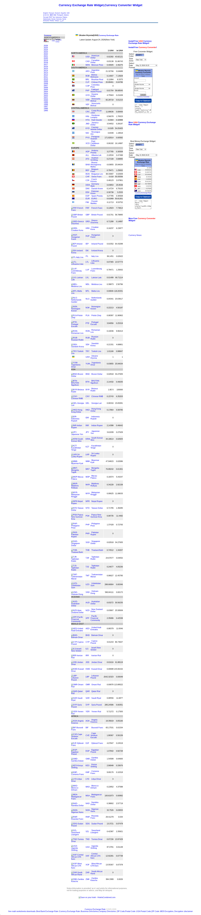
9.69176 (110, 772)
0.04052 (119, 558)
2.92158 (119, 485)
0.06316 (110, 403)
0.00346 (119, 584)
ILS (87, 649)
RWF (88, 817)
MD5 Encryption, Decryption (171, 911)
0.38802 (110, 803)
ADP (88, 152)
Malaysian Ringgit (95, 493)
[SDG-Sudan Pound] (77, 826)
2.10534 (110, 155)
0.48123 (110, 180)
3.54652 (110, 124)
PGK (88, 516)
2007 (46, 85)
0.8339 (111, 133)
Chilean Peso (97, 82)
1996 (46, 108)
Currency (47, 35)
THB (87, 550)
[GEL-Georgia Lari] (77, 405)
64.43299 (119, 244)
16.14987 (119, 143)
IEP (87, 244)
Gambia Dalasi (94, 759)
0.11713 (110, 202)
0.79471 (110, 170)
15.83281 (119, 403)
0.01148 (119, 847)
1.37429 (110, 525)
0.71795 (110, 508)
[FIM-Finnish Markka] (73, 202)
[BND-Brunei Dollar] (77, 376)
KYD (88, 128)
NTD (88, 508)
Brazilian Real (97, 79)
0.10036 (110, 331)
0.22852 (110, 787)
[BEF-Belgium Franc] (73, 170)
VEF (87, 104)
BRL (87, 79)
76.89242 (110, 469)
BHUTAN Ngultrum (94, 382)
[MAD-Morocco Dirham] (77, 790)
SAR (88, 698)
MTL (87, 291)
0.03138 (110, 61)
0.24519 (119, 743)
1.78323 (119, 116)
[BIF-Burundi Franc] (77, 730)
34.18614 (110, 439)
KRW (88, 439)
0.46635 (119, 382)
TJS (87, 567)
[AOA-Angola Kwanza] (77, 723)
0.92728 (119, 751)
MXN (88, 65)
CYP (88, 642)
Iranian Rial (96, 655)
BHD (88, 635)
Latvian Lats (96, 278)
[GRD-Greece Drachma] (77, 224)
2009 (46, 81)
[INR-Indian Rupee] (77, 428)
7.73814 (119, 208)
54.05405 (119, 128)
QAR (88, 691)
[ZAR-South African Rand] (77, 875)
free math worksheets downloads (21, 911)
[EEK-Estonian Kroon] (73, 192)
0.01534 (119, 728)
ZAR (87, 872)
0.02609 (119, 174)
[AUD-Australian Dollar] (77, 606)
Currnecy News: (135, 235)
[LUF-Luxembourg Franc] (77, 273)
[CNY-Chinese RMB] (77, 398)
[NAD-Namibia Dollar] (77, 805)
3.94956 (110, 323)
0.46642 (119, 425)
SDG (88, 824)
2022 (46, 54)
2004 (46, 92)
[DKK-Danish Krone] (73, 189)
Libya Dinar (96, 779)
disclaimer (188, 911)
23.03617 (119, 299)
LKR (87, 455)
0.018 (111, 177)
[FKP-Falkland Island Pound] (73, 91)
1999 (46, 102)
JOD (87, 662)
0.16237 (110, 228)
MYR (88, 493)
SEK (87, 345)
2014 (46, 71)
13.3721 (110, 824)
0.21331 (110, 345)
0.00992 (119, 796)
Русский (46, 17)
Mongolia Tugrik (94, 469)
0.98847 (119, 351)
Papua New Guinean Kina (96, 516)
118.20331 (118, 291)
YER (88, 712)
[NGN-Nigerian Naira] (77, 812)
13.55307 (110, 865)
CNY (88, 396)
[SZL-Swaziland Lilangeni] (77, 835)
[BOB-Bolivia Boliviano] (73, 76)
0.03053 (119, 810)
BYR (88, 390)
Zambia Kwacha (94, 879)
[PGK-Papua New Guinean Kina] (77, 519)
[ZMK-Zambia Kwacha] (77, 881)
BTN (87, 382)
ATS (87, 159)
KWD (88, 669)
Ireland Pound (97, 244)
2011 (46, 77)
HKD (88, 410)
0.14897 (119, 221)
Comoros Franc (94, 772)
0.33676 (119, 765)
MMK (88, 461)
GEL (87, 403)
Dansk (53, 19)
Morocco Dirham (94, 787)
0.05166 (119, 721)
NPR (88, 501)
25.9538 (119, 185)
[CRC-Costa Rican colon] (73, 112)
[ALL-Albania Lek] (73, 155)
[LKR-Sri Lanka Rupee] (77, 457)
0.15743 (110, 396)
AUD (88, 603)
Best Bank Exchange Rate (47, 911)
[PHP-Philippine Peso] (77, 528)
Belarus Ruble (94, 390)
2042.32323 (109, 677)
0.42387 (110, 831)
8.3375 (120, 79)
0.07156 (110, 839)
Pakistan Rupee (94, 533)
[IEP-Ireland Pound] (77, 246)
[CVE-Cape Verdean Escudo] (77, 739)
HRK (88, 228)
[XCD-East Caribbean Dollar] (73, 143)
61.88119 (119, 662)
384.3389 (110, 879)
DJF (87, 743)
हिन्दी (50, 17)
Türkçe (57, 21)
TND (88, 839)
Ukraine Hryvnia (94, 357)
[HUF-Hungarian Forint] (77, 239)
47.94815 (110, 461)
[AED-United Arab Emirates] (77, 631)
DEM (88, 185)
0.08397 (110, 315)
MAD (88, 787)
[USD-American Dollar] (73, 57)
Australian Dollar (95, 603)
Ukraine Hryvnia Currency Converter (143, 71)
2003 (46, 94)
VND (88, 592)
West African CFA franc (96, 865)
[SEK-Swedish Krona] (77, 347)
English (45, 13)
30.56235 (119, 603)
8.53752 (119, 202)
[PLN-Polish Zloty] (77, 318)
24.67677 (110, 558)
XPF (87, 618)
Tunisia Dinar (96, 839)
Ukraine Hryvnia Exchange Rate (144, 161)
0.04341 (110, 299)
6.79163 (119, 189)
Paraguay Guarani (94, 138)
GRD (88, 221)
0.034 (120, 817)
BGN (88, 174)
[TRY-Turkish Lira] (77, 353)
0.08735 (110, 516)
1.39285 (119, 508)
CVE (88, 735)
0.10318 (119, 772)
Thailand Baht (97, 550)
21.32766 (110, 71)
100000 (120, 390)
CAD (88, 61)
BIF (87, 728)
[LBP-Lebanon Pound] (77, 680)
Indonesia (59, 17)
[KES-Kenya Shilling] (77, 768)
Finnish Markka (94, 202)
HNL (87, 116)
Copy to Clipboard (143, 101)
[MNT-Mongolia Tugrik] (77, 472)
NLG (87, 299)
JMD (87, 124)
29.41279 (110, 817)
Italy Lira (94, 256)
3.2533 (120, 192)
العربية (62, 21)
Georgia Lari (96, 403)
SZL (87, 831)
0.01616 (110, 662)
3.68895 (119, 159)
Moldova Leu (96, 284)
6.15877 (119, 228)
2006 (46, 87)
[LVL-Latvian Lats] (77, 280)
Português (60, 15)
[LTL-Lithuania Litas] (77, 264)
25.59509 (119, 610)
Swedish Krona (94, 344)
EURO (94, 199)
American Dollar (94, 57)
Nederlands (47, 19)
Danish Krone (97, 189)
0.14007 (110, 76)
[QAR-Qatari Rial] (77, 693)
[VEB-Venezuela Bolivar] (73, 100)
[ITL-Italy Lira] (77, 257)
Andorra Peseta (94, 152)
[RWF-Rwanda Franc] (77, 819)
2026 (46, 46)
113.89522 (118, 685)
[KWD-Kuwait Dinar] (77, 671)
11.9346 (119, 628)
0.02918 (110, 374)
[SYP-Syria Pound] (77, 707)
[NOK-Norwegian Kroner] (77, 311)
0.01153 (110, 642)
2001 (46, 98)
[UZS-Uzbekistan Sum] (77, 588)
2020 (46, 58)
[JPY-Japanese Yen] (77, 434)
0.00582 (119, 138)
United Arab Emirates (95, 628)
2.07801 (119, 180)
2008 (46, 83)
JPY (87, 432)
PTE (87, 323)
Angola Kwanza (93, 721)
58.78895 (119, 215)
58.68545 (119, 91)
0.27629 (119, 432)
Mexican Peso (97, 65)
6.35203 (119, 396)
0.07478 (119, 824)
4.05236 (119, 567)
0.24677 (110, 567)
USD (53, 41)
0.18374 (110, 477)
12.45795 (119, 576)
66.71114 (119, 278)
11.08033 (119, 493)
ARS (88, 71)
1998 (46, 104)
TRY (87, 351)
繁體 (51, 15)
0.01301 (119, 469)
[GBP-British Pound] (77, 217)
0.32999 (119, 120)
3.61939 (110, 432)
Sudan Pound (97, 824)
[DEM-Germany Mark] (73, 185)
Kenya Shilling (93, 765)
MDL (88, 284)
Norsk (64, 19)
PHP (88, 525)
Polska (52, 21)
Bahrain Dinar (97, 635)
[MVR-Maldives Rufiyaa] (77, 488)
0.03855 (110, 165)
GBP (88, 215)
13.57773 (119, 262)
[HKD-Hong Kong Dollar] (77, 412)
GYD (88, 95)
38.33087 (110, 174)
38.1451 (110, 256)
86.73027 (119, 642)
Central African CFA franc (95, 856)
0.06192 (110, 143)
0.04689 (119, 71)
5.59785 (119, 410)
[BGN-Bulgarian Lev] (73, 174)
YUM (88, 364)
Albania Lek (96, 155)
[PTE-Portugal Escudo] (77, 326)
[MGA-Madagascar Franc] (77, 799)
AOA (88, 721)
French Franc (96, 208)
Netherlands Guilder (96, 299)
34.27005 (119, 374)
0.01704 (110, 91)
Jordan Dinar (96, 662)
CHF (88, 177)
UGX (88, 847)
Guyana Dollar (94, 95)
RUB (88, 338)
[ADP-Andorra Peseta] (73, 152)
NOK (88, 308)
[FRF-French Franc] (77, 210)
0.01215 (119, 100)
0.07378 (119, 865)
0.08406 (119, 112)
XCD (88, 143)
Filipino (65, 17)
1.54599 (110, 759)
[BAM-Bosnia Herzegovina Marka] (73, 165)
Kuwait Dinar (96, 669)
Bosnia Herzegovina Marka (95, 165)
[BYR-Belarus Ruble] (77, 392)
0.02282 (110, 57)
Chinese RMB (97, 396)
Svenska (59, 19)
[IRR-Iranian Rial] (77, 658)
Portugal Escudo (94, 323)
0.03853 (110, 185)
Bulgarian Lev (97, 174)
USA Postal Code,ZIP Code (147, 911)
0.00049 (119, 677)
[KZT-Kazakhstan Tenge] (77, 450)
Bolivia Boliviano (94, 76)
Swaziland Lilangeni (95, 831)
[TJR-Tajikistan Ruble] (77, 561)
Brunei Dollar (96, 374)
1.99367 (110, 735)
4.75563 (110, 95)
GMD (88, 759)
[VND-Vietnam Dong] (77, 594)
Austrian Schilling (94, 159)
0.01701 (110, 215)
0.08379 (110, 628)
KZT (87, 447)
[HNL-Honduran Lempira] (73, 116)
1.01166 (110, 351)
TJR (87, 558)
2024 (46, 50)
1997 (46, 106)
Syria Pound (96, 705)
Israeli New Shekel (95, 649)
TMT (87, 576)
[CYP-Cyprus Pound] (77, 644)
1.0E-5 (111, 390)
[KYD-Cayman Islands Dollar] (73, 128)
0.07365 (110, 262)
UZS (87, 584)
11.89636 (110, 112)
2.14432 (110, 382)
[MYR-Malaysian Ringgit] (77, 497)
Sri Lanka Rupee (94, 454)
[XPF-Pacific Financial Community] (77, 621)
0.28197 (119, 124)
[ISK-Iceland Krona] (77, 253)
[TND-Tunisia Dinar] (77, 841)
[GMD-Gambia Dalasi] (77, 761)
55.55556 (119, 177)
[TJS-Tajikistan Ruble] (77, 570)
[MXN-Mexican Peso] (73, 65)
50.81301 (119, 199)
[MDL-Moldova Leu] (77, 286)
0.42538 (119, 618)
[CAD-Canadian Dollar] (73, 61)
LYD (87, 779)
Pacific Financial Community (95, 618)
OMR (88, 685)
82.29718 (110, 100)
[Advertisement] (115, 17)
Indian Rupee (97, 425)
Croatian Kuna (94, 228)
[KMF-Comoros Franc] (77, 774)
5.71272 (110, 712)
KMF (88, 772)
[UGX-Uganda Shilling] (77, 850)
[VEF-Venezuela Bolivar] (73, 104)
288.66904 (109, 584)
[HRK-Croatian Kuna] (77, 230)
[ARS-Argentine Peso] (73, 71)
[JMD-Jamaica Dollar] (73, 124)
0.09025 (110, 493)
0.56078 (110, 116)
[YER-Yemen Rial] (77, 714)
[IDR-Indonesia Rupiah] (77, 421)
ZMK (88, 879)
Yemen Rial (96, 712)
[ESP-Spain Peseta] (73, 196)
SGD (88, 542)
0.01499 (110, 278)
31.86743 (119, 61)
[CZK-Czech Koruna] (73, 180)
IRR (87, 655)
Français (51, 13)
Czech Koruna (93, 180)
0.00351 (119, 705)
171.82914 (109, 138)
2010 (46, 79)
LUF (87, 270)
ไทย (53, 17)
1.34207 (119, 550)
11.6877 (119, 698)
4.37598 (119, 787)
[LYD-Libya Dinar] (77, 781)
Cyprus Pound (93, 642)
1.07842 (110, 751)
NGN (88, 810)
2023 (46, 52)
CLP (87, 82)
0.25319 (119, 323)
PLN (87, 315)
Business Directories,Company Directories (98, 911)
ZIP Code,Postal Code (126, 911)
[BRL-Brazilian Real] (73, 80)
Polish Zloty (96, 315)
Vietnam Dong (94, 592)
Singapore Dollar (95, 542)
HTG (88, 120)
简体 (54, 15)
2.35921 (119, 831)
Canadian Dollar (95, 61)
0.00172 (119, 592)
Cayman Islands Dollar (96, 128)
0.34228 (110, 485)
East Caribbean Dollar (94, 143)
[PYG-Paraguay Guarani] (73, 138)
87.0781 (110, 847)
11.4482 (119, 516)
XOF (87, 865)
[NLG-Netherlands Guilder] (77, 302)
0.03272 (110, 603)
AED (88, 628)
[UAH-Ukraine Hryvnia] (73, 357)
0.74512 (110, 550)
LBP (87, 677)
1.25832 (119, 170)
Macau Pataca (93, 477)
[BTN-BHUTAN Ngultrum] (77, 385)
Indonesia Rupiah (95, 418)
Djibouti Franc (97, 743)
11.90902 (119, 315)
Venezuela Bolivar (95, 100)
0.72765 (119, 525)
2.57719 (119, 803)
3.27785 (110, 152)
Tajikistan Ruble (94, 558)
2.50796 (119, 284)
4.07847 (110, 743)
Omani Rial (96, 685)
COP (88, 86)
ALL (87, 155)
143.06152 (118, 669)
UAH (88, 357)
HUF (88, 236)
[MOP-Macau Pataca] (77, 479)
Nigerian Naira (94, 810)
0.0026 (120, 879)
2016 (46, 67)
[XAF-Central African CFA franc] (77, 859)
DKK (88, 189)
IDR (87, 418)
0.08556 (110, 698)
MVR (88, 485)
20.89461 (110, 82)
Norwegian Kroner (95, 308)
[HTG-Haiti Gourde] (73, 120)
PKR (88, 533)
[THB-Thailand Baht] (77, 552)
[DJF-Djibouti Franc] (77, 745)
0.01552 (110, 244)
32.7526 (110, 810)
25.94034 (119, 165)
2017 (46, 64)
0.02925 (119, 439)
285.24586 (109, 705)
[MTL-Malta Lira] (77, 293)
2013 (46, 73)
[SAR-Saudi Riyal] (77, 700)
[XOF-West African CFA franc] (77, 868)
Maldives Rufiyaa (94, 485)
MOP (88, 477)
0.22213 (110, 308)
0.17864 (110, 410)
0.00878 (110, 685)
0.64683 (119, 759)
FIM (87, 202)
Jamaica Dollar (94, 124)
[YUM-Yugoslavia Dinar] (77, 367)
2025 (46, 48)
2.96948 (110, 765)
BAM (88, 165)
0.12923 (110, 208)
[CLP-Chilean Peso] (73, 82)
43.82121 (119, 57)
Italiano (66, 15)
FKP (87, 91)
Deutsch (57, 13)
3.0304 (111, 120)
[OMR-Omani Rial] (77, 687)
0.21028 (119, 95)
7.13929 (119, 76)
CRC (88, 112)
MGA (88, 796)
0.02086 (119, 461)
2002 (46, 96)
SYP (87, 705)
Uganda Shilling (94, 847)
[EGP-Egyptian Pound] (77, 754)
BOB (88, 76)
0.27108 (110, 159)
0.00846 (110, 291)
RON (88, 331)
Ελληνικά (46, 21)
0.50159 (119, 735)
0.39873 (110, 284)
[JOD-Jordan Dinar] (77, 664)
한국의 (47, 15)
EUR (88, 199)
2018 (46, 62)
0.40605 (110, 65)
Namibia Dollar (94, 803)
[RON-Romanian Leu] (77, 333)
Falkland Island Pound (95, 90)
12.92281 (110, 856)
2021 (46, 56)
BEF (87, 170)
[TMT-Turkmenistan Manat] (77, 579)
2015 (46, 69)
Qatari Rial (95, 691)
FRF (87, 208)
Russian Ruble (94, 338)
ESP (87, 196)
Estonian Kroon (94, 192)
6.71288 (110, 221)
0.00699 (110, 669)
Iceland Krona (97, 251)
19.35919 (110, 721)
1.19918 (119, 133)
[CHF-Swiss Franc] (73, 177)
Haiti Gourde (96, 120)
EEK (87, 192)
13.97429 (119, 839)
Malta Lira (95, 291)
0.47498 (119, 155)
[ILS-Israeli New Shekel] (77, 651)
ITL (87, 256)
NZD (88, 610)
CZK (87, 180)
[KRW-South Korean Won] (77, 441)
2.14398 (110, 425)
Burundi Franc (97, 728)
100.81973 (109, 796)
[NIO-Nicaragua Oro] (73, 133)
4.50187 (119, 308)
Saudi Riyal (96, 698)
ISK (87, 251)
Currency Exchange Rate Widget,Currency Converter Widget (100, 5)
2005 (46, 90)
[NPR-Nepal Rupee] (77, 503)
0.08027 (110, 576)
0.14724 (110, 189)
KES (87, 765)
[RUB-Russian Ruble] (77, 340)
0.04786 (119, 82)
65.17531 (110, 728)
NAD (88, 803)
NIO (87, 133)
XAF (87, 856)
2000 (46, 100)
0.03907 (110, 610)
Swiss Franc (96, 177)
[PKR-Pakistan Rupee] (77, 537)
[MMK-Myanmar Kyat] (77, 463)
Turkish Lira (96, 351)
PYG (88, 138)
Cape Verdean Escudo (93, 735)
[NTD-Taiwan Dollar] (77, 510)
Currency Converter (143, 97)
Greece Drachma (94, 221)
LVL (87, 278)
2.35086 (110, 618)
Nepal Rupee (96, 501)
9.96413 (119, 331)
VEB (87, 100)
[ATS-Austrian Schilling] (73, 159)
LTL (87, 262)
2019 (46, 60)
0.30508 (119, 152)
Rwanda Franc (94, 817)
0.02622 (119, 256)
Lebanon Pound (94, 677)
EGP (88, 751)
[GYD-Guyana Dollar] (73, 95)
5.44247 (119, 477)
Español (63, 13)
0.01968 (110, 199)
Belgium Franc (94, 170)
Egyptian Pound (94, 751)
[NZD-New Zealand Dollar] (77, 612)
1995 (46, 111)
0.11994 (110, 79)
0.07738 (119, 856)
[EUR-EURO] (73, 199)
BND (88, 374)
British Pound (97, 215)
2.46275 (119, 65)
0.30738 (110, 192)
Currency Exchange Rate (99, 35)
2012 (46, 75)
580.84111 (109, 592)
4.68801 (119, 345)
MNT (88, 469)
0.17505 (119, 712)
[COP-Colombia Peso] (73, 86)
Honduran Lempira (95, 116)
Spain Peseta (97, 196)
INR (87, 425)
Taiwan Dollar (97, 508)
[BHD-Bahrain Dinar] (77, 637)
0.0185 (111, 128)
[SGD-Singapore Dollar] (77, 545)
